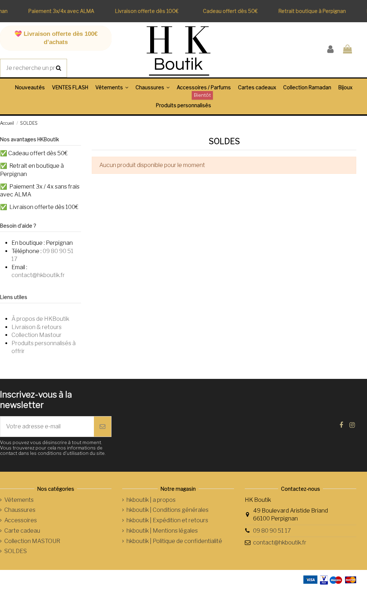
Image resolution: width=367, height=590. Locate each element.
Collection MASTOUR (32, 541)
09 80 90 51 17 (272, 530)
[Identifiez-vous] (330, 49)
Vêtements (19, 499)
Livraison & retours (36, 327)
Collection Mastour (36, 335)
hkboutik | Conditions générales (168, 509)
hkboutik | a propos (151, 499)
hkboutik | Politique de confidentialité (174, 541)
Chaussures (19, 509)
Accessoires (20, 520)
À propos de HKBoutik (40, 318)
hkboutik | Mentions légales (162, 530)
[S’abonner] (102, 427)
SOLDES (15, 551)
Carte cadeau (22, 530)
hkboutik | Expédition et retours (167, 520)
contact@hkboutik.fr (38, 275)
